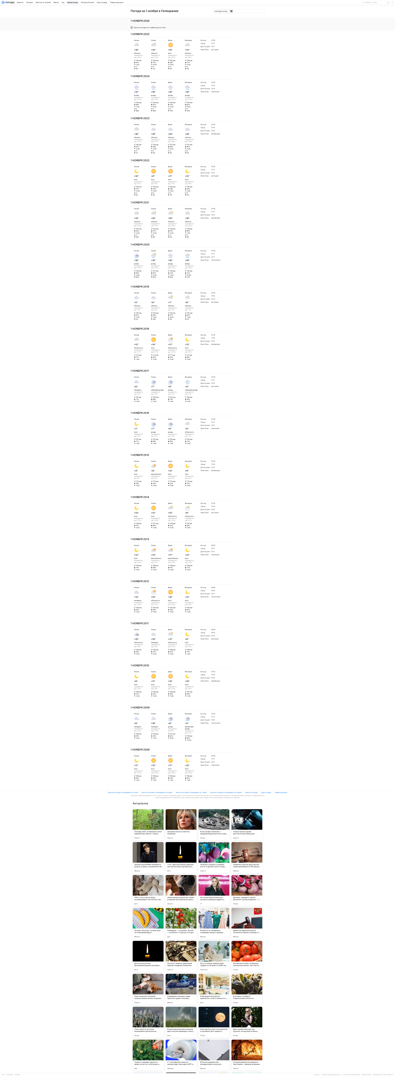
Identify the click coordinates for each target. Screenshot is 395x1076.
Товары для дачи (280, 792)
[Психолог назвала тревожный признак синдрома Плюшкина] (181, 956)
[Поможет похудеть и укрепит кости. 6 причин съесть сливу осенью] (214, 857)
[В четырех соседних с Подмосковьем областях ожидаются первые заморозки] (246, 989)
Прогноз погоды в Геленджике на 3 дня (123, 792)
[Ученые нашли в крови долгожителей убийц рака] (246, 824)
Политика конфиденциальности (331, 1074)
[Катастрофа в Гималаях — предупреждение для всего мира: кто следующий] (214, 824)
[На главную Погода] (9, 2)
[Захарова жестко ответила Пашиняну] (181, 824)
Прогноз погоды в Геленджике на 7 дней (191, 792)
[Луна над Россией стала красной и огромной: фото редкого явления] (214, 1022)
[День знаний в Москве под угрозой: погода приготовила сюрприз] (246, 1022)
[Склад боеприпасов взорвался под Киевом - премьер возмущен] (246, 1055)
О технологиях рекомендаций (351, 1074)
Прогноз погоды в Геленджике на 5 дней (156, 792)
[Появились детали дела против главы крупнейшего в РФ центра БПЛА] (246, 857)
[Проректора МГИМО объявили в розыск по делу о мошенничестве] (148, 857)
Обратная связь (366, 1074)
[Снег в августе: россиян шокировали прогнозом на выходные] (148, 1022)
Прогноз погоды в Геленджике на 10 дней (226, 792)
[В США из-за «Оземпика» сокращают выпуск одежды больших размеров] (214, 923)
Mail (3, 1074)
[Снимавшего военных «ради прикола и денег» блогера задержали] (181, 989)
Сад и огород (266, 792)
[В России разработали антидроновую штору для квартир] (214, 1055)
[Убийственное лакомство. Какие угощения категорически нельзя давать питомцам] (181, 890)
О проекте (317, 1074)
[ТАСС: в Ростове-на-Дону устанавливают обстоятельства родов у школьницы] (148, 890)
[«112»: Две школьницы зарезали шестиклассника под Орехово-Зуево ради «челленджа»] (181, 857)
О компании (9, 1074)
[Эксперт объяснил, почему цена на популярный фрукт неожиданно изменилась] (148, 923)
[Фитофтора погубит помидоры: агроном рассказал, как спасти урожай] (246, 956)
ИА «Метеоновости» (387, 1074)
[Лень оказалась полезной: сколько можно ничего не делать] (148, 989)
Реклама (17, 1074)
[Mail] (3, 2)
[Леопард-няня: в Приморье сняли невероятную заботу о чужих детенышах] (148, 824)
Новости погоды (251, 792)
